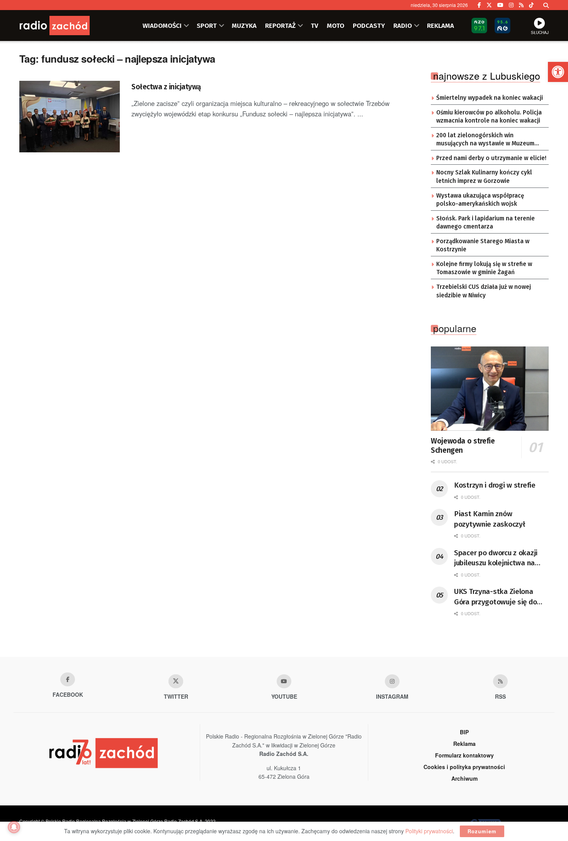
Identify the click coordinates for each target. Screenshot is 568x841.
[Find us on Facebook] (479, 5)
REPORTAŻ (280, 25)
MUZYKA (244, 25)
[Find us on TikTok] (531, 5)
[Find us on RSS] (521, 5)
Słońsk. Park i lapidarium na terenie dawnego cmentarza (485, 222)
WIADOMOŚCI (162, 25)
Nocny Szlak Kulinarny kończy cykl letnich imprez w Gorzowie (484, 176)
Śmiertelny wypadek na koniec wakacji (489, 97)
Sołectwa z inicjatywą (166, 86)
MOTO (335, 25)
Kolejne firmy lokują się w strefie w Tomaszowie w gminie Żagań (484, 268)
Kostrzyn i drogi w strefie (495, 485)
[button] (558, 72)
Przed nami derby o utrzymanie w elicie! (491, 158)
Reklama (464, 743)
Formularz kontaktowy (464, 755)
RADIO (402, 25)
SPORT (207, 25)
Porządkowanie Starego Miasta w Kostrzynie (482, 245)
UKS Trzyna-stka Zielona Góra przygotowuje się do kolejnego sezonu (495, 597)
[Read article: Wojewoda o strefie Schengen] (490, 388)
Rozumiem (482, 831)
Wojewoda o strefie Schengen (463, 446)
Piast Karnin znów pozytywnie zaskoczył (489, 519)
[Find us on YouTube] (500, 5)
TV (314, 25)
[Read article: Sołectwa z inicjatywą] (69, 117)
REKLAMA (440, 25)
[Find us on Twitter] (489, 5)
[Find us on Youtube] (284, 681)
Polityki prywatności (429, 831)
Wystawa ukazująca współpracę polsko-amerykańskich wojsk (480, 200)
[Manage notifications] (14, 827)
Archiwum (464, 778)
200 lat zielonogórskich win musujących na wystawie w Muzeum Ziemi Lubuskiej (485, 140)
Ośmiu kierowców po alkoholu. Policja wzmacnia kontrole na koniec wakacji (489, 117)
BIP (464, 732)
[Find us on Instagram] (511, 5)
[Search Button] (546, 5)
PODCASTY (369, 25)
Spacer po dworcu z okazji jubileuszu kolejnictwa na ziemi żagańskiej (495, 558)
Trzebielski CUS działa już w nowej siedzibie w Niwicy (483, 291)
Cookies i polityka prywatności (464, 767)
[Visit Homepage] (65, 25)
